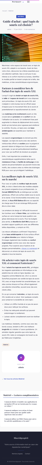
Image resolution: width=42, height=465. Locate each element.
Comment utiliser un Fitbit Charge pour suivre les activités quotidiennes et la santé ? (20, 420)
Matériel (10, 11)
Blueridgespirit (21, 438)
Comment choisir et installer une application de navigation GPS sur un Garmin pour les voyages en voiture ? (20, 404)
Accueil (4, 11)
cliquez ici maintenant (29, 248)
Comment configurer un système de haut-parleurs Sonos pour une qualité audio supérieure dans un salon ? (18, 412)
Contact (27, 453)
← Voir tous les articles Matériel (13, 379)
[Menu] (28, 1)
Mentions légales (17, 453)
